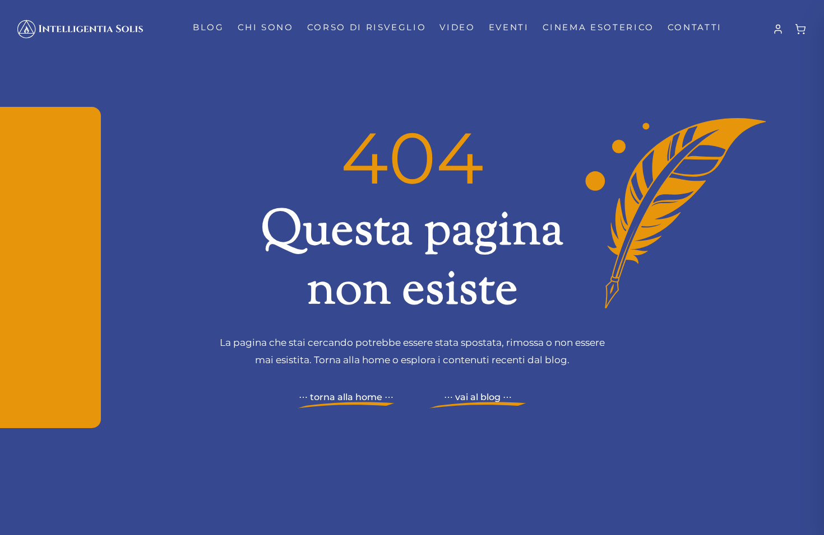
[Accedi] (778, 29)
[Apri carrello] (800, 29)
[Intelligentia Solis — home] (80, 29)
